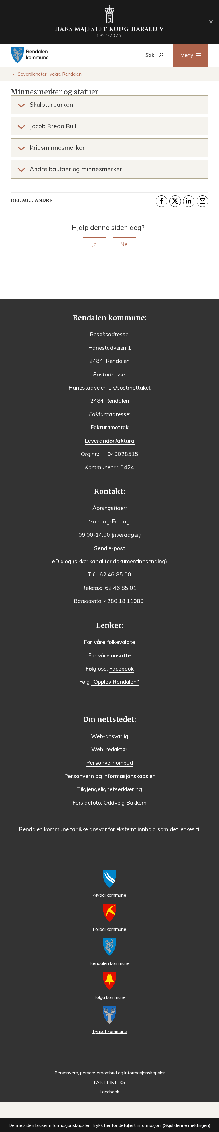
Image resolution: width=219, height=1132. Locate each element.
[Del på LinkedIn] (188, 201)
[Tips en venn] (202, 201)
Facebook (121, 668)
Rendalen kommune (110, 963)
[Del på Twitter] (175, 201)
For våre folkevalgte (109, 642)
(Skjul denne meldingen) (186, 1125)
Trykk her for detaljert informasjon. (126, 1125)
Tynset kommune (109, 1031)
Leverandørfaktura (110, 440)
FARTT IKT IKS (109, 1082)
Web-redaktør (109, 749)
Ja (94, 244)
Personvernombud (109, 762)
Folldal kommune (109, 929)
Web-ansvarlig (109, 736)
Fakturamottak (109, 427)
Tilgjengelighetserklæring (109, 789)
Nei (124, 244)
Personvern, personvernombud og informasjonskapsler (109, 1073)
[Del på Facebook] (161, 201)
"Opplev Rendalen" (115, 681)
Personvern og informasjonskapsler (109, 776)
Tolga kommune (110, 997)
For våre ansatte (109, 655)
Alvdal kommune (109, 895)
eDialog (62, 561)
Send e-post (109, 548)
